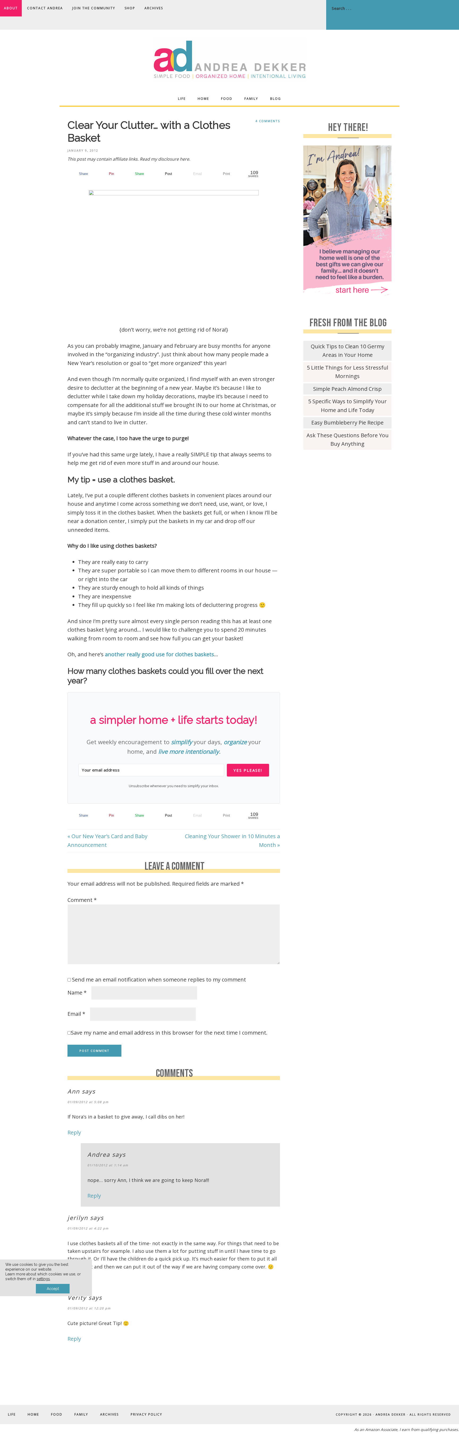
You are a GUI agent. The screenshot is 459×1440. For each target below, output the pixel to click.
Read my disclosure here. (165, 159)
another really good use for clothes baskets (159, 654)
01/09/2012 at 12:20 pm (89, 1308)
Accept (53, 1289)
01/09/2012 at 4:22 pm (88, 1228)
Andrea (98, 1154)
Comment (82, 899)
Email (76, 1013)
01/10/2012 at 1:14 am (107, 1165)
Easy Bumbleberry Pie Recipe (347, 422)
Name (77, 992)
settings (43, 1279)
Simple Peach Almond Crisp (347, 388)
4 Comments (268, 121)
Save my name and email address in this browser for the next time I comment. (169, 1032)
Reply (74, 1132)
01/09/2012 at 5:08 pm (88, 1102)
